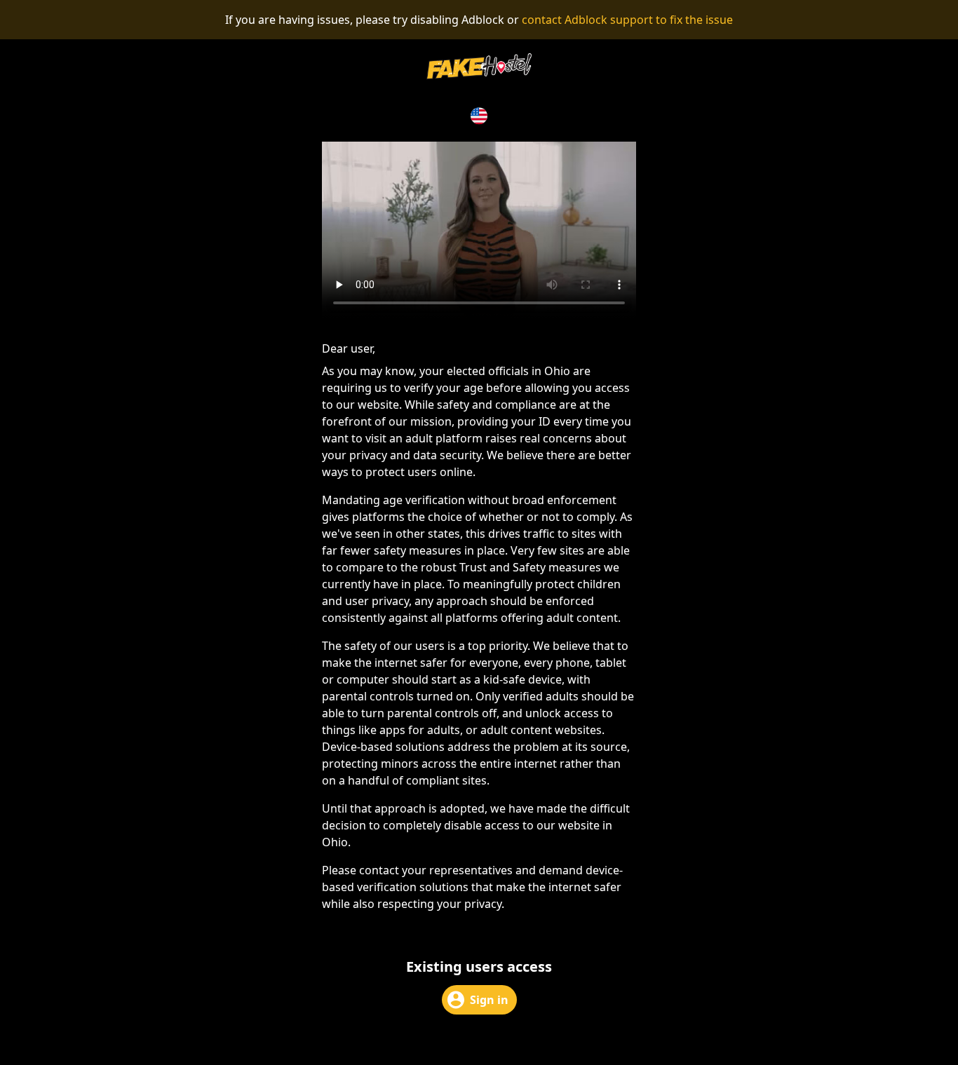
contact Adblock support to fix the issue (627, 19)
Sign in (489, 1000)
